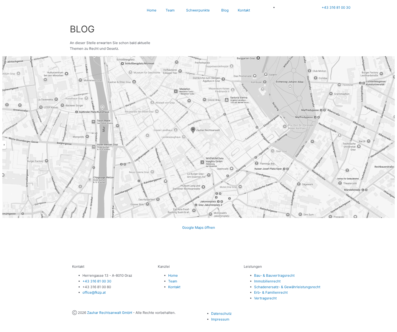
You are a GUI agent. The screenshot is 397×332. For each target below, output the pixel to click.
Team (170, 10)
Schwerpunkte (198, 10)
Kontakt (244, 10)
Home (151, 10)
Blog (225, 10)
